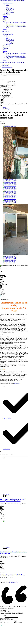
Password (2, 619)
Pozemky (8, 13)
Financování (5, 17)
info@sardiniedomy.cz (7, 67)
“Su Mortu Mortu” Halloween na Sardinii (15, 25)
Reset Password (17, 622)
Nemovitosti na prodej (8, 3)
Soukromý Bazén (6, 93)
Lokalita (2, 80)
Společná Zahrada (6, 95)
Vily (7, 7)
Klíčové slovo (3, 75)
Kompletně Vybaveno (7, 89)
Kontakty (5, 29)
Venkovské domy (10, 8)
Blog (4, 21)
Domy (7, 5)
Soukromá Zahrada (7, 92)
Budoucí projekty (10, 10)
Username (2, 618)
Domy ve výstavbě (10, 12)
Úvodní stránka (6, 14)
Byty (7, 4)
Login (15, 621)
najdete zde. (17, 383)
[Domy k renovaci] (12, 83)
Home (4, 107)
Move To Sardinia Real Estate (12, 582)
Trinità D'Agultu (6, 109)
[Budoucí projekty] (12, 81)
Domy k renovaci (10, 9)
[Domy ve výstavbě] (12, 85)
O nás (4, 18)
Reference (5, 16)
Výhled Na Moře (6, 96)
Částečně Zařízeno (6, 88)
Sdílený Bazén (6, 90)
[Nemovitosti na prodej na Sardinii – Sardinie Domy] (12, 0)
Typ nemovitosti (4, 85)
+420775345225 (5, 31)
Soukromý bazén (7, 418)
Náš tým (5, 20)
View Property (6, 494)
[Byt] (12, 82)
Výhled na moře (6, 449)
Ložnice (2, 86)
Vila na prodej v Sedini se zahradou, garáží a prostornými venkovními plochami (13, 500)
